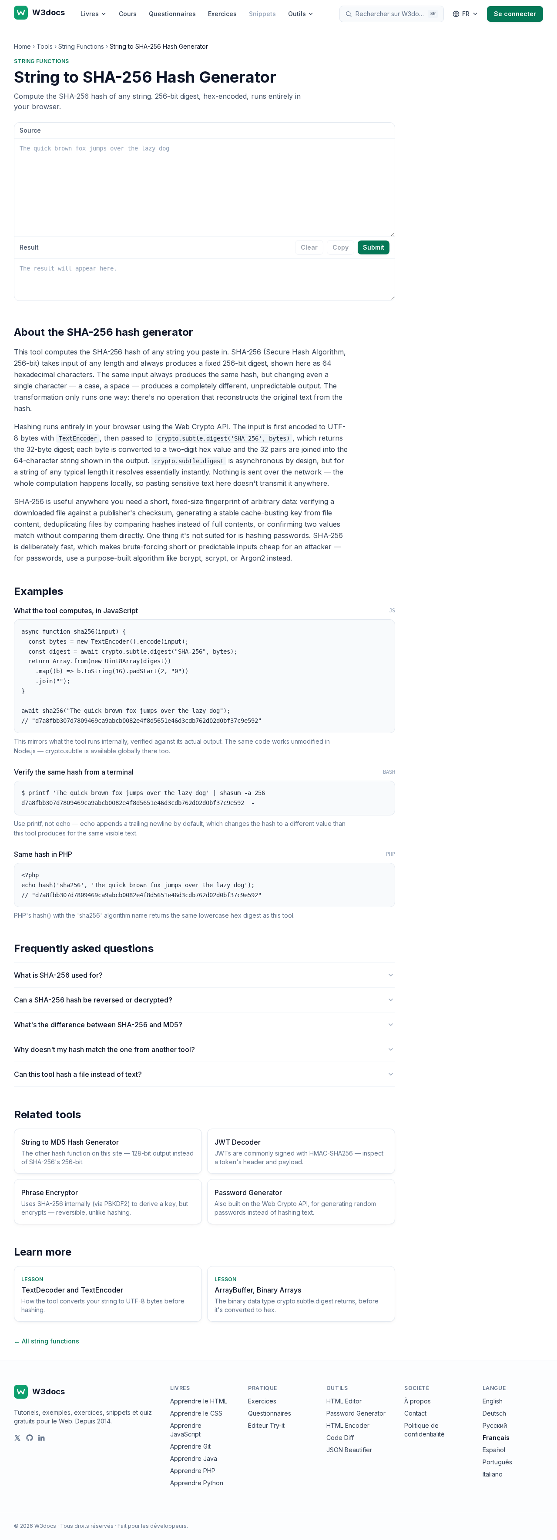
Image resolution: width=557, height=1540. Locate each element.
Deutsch (494, 1413)
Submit (373, 247)
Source (30, 130)
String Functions (81, 46)
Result (29, 247)
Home (22, 46)
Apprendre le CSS (196, 1413)
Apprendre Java (193, 1458)
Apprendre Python (196, 1483)
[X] (17, 1437)
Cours (128, 13)
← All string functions (46, 1341)
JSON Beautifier (349, 1449)
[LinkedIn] (41, 1437)
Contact (415, 1413)
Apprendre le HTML (198, 1401)
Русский (495, 1425)
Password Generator (356, 1413)
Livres (90, 13)
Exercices (222, 13)
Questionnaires (172, 13)
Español (494, 1449)
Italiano (493, 1474)
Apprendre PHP (192, 1470)
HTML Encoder (347, 1425)
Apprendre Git (190, 1446)
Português (497, 1462)
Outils (297, 13)
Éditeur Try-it (266, 1425)
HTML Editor (344, 1401)
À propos (417, 1401)
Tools (45, 46)
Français (496, 1437)
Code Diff (340, 1437)
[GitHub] (29, 1437)
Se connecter (515, 13)
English (493, 1401)
